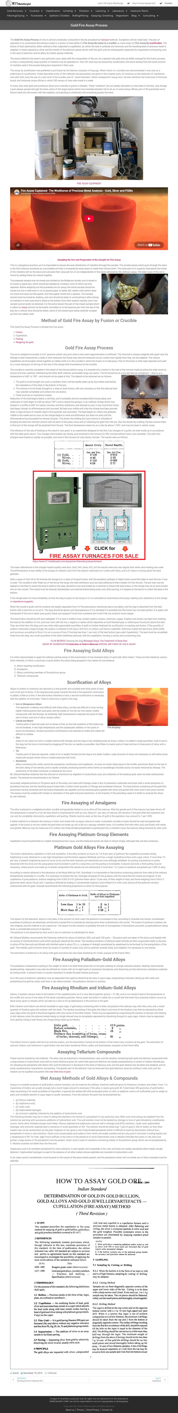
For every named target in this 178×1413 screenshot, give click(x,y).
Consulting (149, 15)
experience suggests (23, 601)
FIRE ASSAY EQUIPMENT (89, 183)
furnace (105, 39)
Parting (19, 339)
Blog (134, 15)
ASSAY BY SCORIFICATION (55, 644)
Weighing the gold (24, 342)
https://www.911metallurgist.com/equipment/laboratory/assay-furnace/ (67, 561)
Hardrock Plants (139, 11)
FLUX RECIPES (58, 641)
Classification (53, 11)
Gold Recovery (15, 11)
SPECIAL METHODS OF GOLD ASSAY (117, 644)
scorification (155, 43)
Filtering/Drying (15, 15)
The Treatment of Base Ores (113, 641)
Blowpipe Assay (91, 641)
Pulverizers (37, 15)
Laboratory (118, 11)
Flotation (84, 11)
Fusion (19, 332)
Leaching (101, 11)
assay (25, 307)
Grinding (68, 11)
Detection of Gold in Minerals (83, 644)
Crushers (34, 11)
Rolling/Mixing (80, 15)
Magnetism (122, 15)
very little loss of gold (60, 1071)
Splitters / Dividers (59, 15)
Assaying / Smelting (102, 15)
